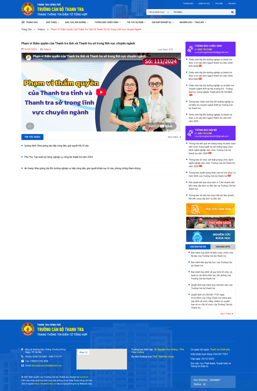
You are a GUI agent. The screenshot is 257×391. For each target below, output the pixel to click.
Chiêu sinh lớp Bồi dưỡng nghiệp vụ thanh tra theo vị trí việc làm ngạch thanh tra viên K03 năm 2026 (210, 118)
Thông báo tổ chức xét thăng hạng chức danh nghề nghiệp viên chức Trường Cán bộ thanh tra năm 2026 (212, 163)
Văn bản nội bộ (198, 247)
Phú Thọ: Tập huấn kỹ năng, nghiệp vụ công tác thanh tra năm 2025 (58, 157)
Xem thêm (173, 137)
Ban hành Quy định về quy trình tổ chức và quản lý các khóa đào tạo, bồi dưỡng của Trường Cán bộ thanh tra (211, 275)
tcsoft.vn (84, 377)
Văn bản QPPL (223, 247)
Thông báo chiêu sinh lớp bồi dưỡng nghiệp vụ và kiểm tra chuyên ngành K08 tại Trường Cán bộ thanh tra (211, 105)
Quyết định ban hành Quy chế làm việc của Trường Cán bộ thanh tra (211, 287)
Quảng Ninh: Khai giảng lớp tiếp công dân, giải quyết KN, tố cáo (56, 145)
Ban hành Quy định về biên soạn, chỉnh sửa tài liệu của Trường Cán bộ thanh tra (212, 254)
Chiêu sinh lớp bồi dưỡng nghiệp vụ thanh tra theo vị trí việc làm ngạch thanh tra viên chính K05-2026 (211, 62)
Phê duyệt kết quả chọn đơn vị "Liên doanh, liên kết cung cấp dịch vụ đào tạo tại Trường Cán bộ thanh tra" (212, 185)
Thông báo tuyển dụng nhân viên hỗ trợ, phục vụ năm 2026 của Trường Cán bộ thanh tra (212, 174)
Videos (41, 29)
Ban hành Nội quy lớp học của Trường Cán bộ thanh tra (211, 264)
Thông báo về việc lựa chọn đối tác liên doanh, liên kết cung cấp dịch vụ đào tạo (211, 197)
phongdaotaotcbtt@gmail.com (214, 52)
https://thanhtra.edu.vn (45, 384)
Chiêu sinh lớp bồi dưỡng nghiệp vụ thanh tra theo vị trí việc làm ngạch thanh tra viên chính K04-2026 (211, 75)
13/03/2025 (30, 49)
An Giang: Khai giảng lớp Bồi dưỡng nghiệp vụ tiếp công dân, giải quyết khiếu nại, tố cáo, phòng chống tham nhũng (82, 168)
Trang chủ (26, 29)
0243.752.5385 (205, 49)
